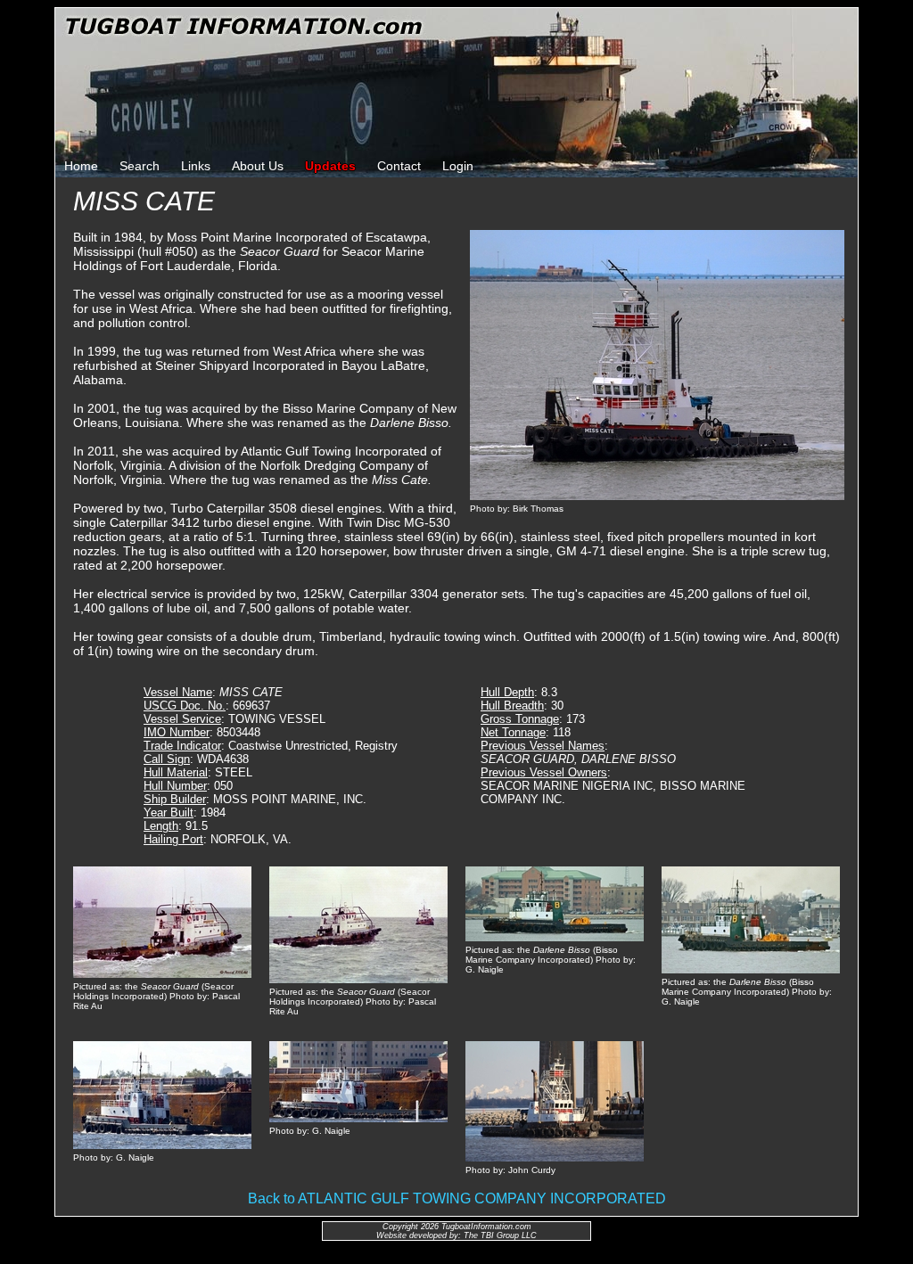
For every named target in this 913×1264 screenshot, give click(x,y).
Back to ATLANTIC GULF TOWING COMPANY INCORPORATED (457, 1198)
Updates (330, 166)
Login (457, 166)
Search (139, 166)
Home (81, 166)
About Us (258, 166)
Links (195, 166)
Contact (399, 166)
